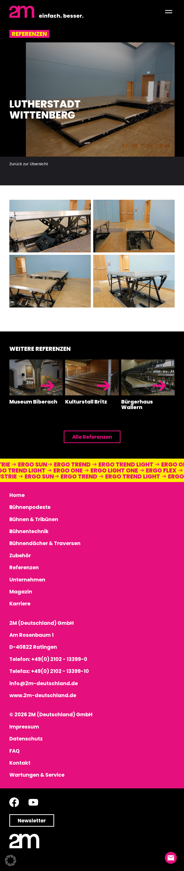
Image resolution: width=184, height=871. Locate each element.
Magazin (20, 591)
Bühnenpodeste (30, 507)
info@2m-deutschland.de (43, 683)
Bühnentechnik (29, 531)
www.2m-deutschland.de (42, 695)
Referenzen (24, 567)
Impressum (24, 726)
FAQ (14, 750)
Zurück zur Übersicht (28, 164)
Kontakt (19, 762)
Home (17, 495)
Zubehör (20, 555)
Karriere (19, 603)
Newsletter (32, 820)
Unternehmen (27, 579)
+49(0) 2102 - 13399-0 (59, 659)
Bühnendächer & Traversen (44, 543)
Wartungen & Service (36, 774)
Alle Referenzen (92, 436)
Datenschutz (26, 738)
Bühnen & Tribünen (33, 519)
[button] (169, 12)
